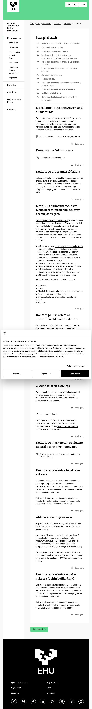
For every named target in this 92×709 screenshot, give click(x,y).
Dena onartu (75, 374)
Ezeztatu (16, 374)
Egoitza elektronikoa (19, 683)
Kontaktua (51, 693)
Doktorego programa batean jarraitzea (52, 220)
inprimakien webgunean (67, 398)
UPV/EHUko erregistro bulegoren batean (57, 263)
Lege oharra (16, 688)
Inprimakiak (40, 629)
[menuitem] (82, 4)
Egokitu (44, 374)
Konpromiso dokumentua (52, 158)
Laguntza (15, 693)
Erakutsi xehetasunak (75, 366)
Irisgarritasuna (53, 683)
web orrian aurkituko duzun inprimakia (63, 487)
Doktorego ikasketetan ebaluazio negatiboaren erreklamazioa (60, 455)
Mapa (49, 688)
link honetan (76, 547)
